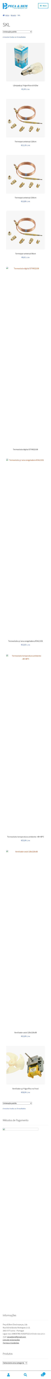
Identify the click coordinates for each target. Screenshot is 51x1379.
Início (7, 15)
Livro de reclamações (11, 1340)
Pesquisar (25, 1375)
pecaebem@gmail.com (16, 1337)
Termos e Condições (11, 1343)
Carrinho (39, 1373)
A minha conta (8, 1375)
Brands (13, 15)
